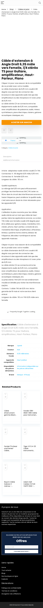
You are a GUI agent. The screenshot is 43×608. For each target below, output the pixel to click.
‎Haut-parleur (22, 360)
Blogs (3, 573)
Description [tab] (7, 157)
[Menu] (2, 3)
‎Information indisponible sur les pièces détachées (27, 367)
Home (4, 9)
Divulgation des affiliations (11, 594)
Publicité (5, 579)
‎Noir (18, 350)
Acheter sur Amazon (21, 122)
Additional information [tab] (11, 160)
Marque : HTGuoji (23, 375)
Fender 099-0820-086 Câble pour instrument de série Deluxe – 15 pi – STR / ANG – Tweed (30, 416)
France (13, 140)
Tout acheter (6, 570)
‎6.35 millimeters (23, 354)
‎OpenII (19, 346)
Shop (11, 9)
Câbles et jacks (23, 9)
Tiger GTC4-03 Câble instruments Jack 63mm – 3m (29, 450)
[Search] (39, 3)
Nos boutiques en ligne (10, 576)
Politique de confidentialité (11, 588)
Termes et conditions (9, 591)
